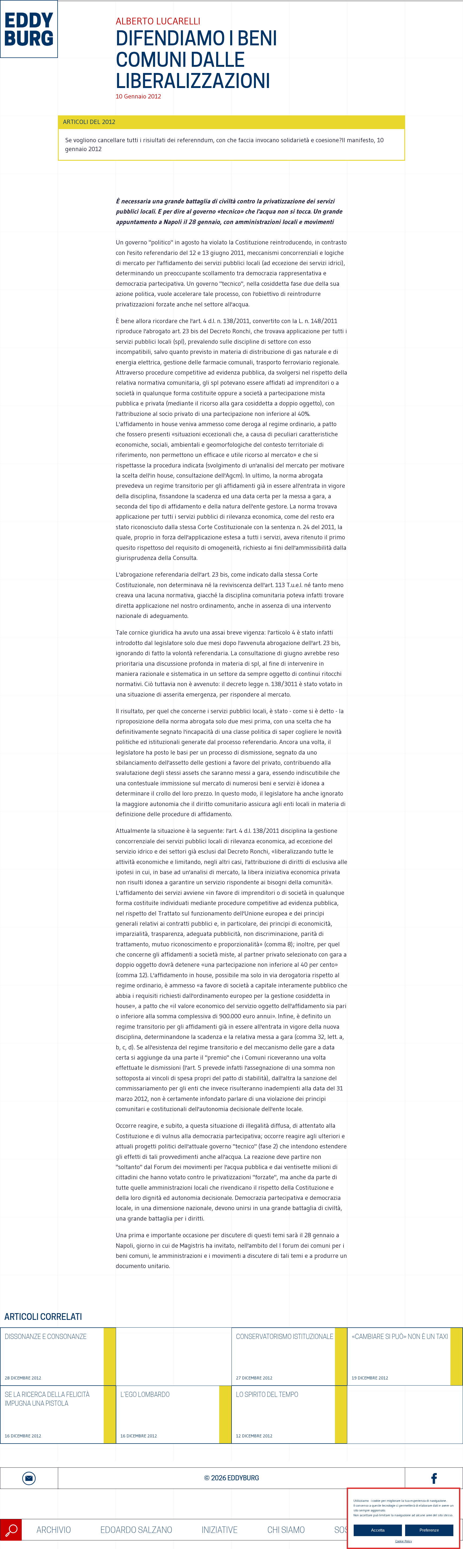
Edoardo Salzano (136, 1530)
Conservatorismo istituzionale (284, 1337)
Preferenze (429, 1530)
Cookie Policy (403, 1541)
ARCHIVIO (53, 1530)
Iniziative (220, 1530)
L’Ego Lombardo (145, 1394)
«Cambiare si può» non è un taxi (400, 1337)
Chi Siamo (286, 1530)
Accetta (377, 1530)
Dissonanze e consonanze (46, 1337)
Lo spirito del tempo (267, 1394)
